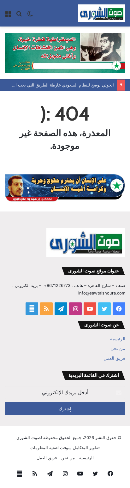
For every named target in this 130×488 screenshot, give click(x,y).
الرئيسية (117, 338)
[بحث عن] (19, 16)
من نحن (117, 348)
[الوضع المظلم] (30, 16)
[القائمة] (8, 16)
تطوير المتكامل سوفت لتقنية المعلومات (65, 447)
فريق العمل (114, 358)
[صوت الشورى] (101, 13)
